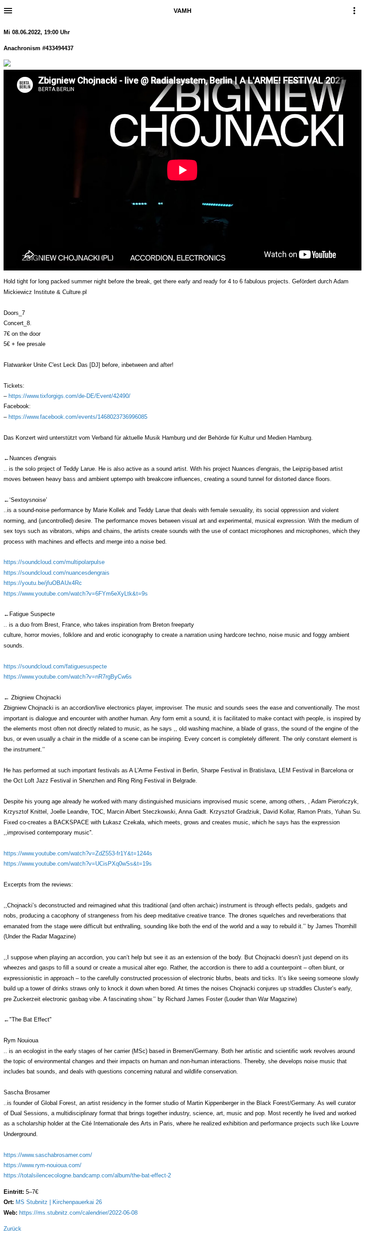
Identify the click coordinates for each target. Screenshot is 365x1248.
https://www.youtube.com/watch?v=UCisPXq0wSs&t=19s (78, 863)
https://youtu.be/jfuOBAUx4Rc (43, 583)
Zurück (12, 1228)
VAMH (182, 10)
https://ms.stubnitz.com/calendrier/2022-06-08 (78, 1212)
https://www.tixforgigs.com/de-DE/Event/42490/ (69, 396)
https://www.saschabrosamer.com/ (48, 1155)
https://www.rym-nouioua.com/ (42, 1165)
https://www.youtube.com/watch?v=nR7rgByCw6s (68, 676)
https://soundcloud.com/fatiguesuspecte (55, 666)
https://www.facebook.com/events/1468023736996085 (77, 416)
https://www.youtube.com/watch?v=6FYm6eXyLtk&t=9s (76, 593)
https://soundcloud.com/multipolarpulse (54, 562)
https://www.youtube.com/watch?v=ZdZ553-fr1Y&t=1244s (78, 853)
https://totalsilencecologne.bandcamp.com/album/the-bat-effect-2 (87, 1175)
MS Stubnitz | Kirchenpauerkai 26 (59, 1202)
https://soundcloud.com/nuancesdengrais (57, 572)
